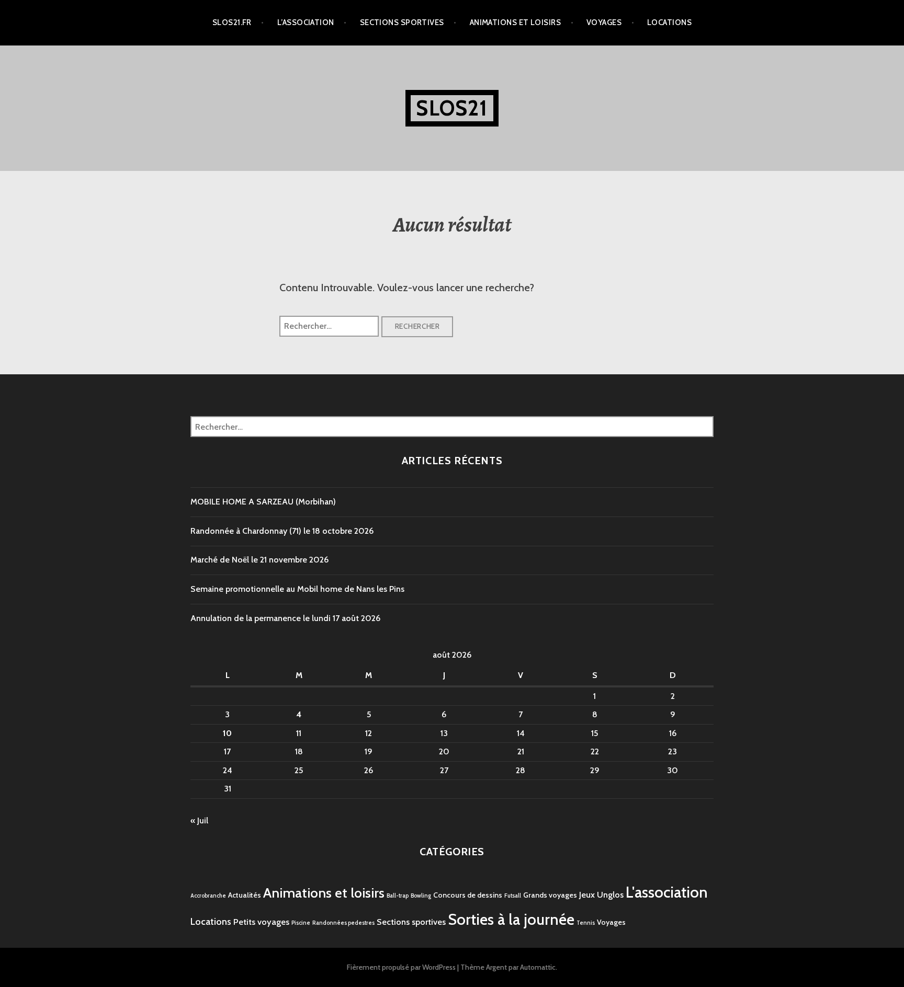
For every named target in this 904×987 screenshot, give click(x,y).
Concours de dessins (467, 895)
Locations (669, 22)
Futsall (512, 895)
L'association (667, 892)
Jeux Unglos (601, 894)
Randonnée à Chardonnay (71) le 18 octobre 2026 (282, 531)
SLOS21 (452, 108)
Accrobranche (208, 895)
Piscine (300, 923)
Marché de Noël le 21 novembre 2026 (259, 560)
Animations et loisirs (515, 22)
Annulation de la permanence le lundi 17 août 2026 (285, 618)
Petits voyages (261, 921)
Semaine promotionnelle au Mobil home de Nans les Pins (297, 589)
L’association (305, 22)
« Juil (199, 820)
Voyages (604, 22)
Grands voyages (550, 895)
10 (227, 733)
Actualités (244, 895)
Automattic (538, 967)
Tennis (586, 923)
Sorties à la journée (511, 919)
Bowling (421, 895)
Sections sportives (402, 22)
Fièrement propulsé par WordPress (401, 967)
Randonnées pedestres (343, 923)
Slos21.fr (232, 22)
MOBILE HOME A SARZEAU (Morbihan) (263, 502)
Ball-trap (398, 895)
